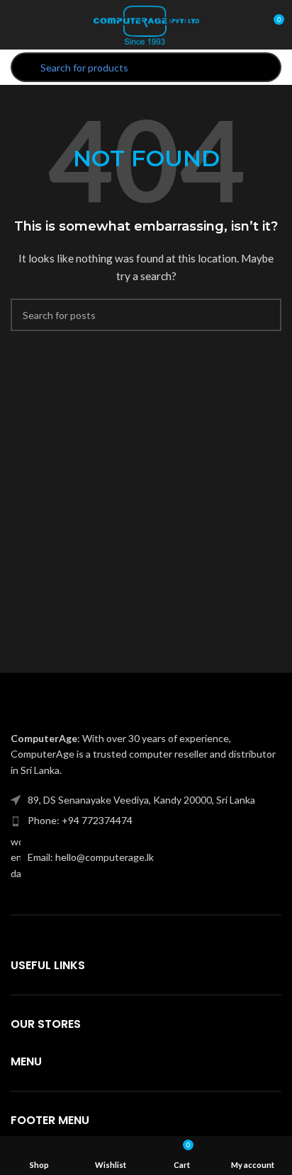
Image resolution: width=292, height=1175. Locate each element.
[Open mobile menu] (16, 25)
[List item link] (146, 820)
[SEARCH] (265, 315)
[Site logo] (146, 24)
